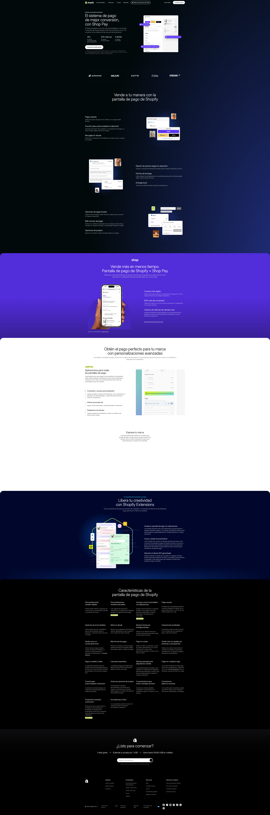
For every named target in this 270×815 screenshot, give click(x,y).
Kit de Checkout (174, 669)
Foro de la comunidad (171, 786)
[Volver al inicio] (86, 781)
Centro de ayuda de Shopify (173, 783)
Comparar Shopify (150, 786)
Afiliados (128, 796)
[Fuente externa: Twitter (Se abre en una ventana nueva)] (167, 805)
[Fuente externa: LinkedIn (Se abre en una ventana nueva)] (180, 805)
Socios (127, 793)
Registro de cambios (151, 794)
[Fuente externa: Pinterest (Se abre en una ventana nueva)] (164, 808)
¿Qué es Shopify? (109, 783)
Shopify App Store (130, 790)
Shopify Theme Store (131, 787)
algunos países (105, 331)
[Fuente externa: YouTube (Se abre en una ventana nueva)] (170, 805)
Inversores (108, 789)
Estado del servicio (171, 791)
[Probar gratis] (151, 760)
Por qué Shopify (100, 2)
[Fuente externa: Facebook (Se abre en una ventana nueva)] (164, 805)
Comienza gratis (178, 2)
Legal (116, 805)
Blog (147, 783)
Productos (110, 2)
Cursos (148, 789)
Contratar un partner (171, 789)
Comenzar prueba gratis (94, 47)
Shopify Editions (109, 786)
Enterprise (125, 2)
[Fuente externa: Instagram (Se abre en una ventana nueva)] (174, 805)
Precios (119, 2)
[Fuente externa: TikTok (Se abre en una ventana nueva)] (177, 805)
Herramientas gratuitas (151, 791)
